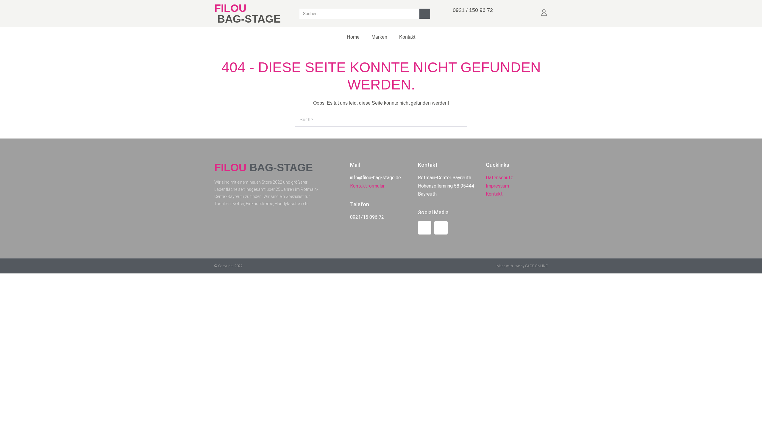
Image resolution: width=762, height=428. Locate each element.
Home (353, 37)
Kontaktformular (367, 186)
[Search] (459, 119)
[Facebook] (424, 228)
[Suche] (424, 14)
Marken (379, 37)
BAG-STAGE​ (249, 19)
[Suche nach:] (381, 119)
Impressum (497, 186)
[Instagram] (441, 228)
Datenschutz (499, 177)
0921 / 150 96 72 (473, 10)
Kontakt (407, 37)
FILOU (230, 8)
